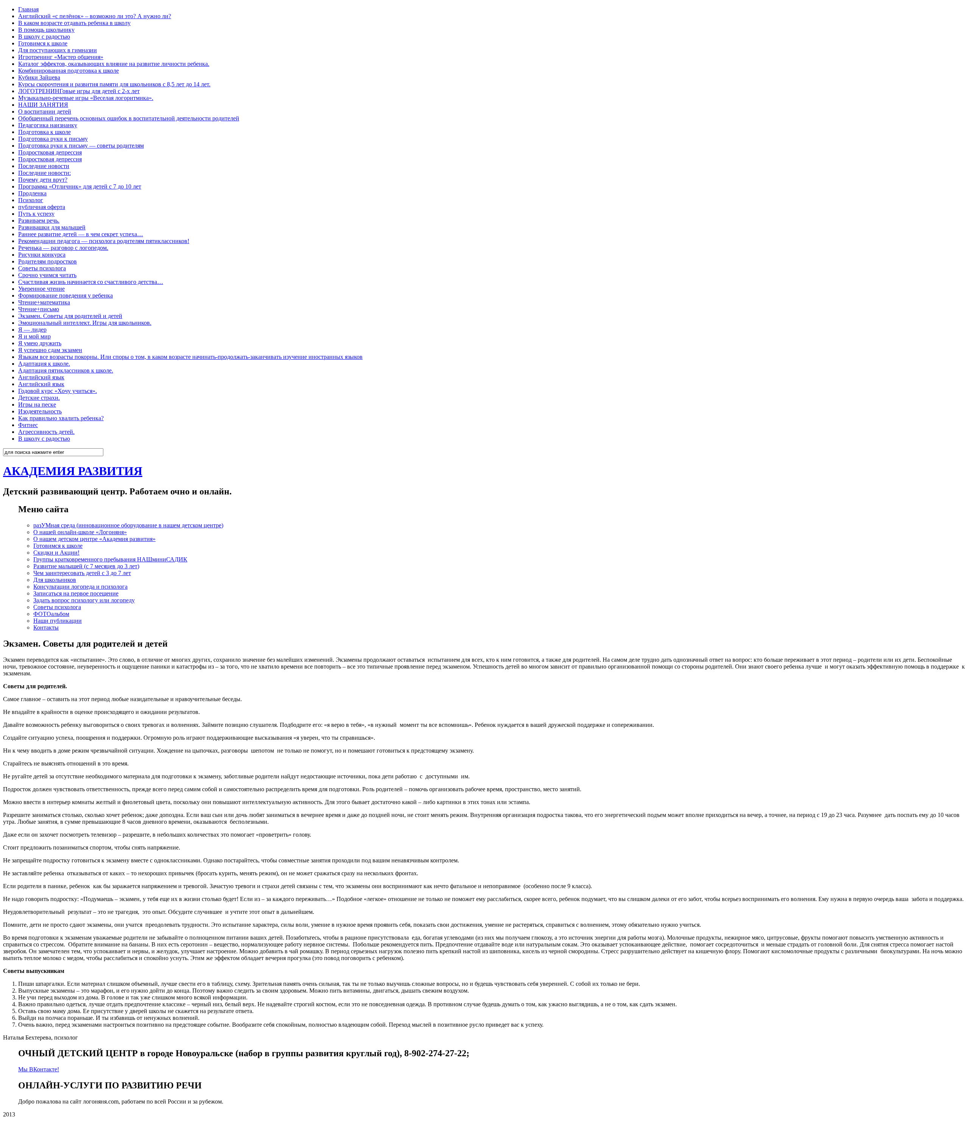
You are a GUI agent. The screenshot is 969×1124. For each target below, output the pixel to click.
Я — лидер (32, 329)
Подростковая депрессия (50, 152)
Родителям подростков (47, 261)
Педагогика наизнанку (47, 125)
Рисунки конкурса (41, 254)
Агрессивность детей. (46, 432)
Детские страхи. (39, 397)
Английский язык (41, 377)
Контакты (46, 627)
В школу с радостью (44, 36)
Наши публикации (57, 620)
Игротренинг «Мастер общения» (60, 57)
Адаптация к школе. (44, 363)
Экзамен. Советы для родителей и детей (70, 316)
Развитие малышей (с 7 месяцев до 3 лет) (86, 566)
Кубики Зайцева (39, 77)
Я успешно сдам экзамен (50, 350)
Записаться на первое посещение (75, 593)
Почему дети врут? (42, 179)
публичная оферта (41, 207)
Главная (28, 9)
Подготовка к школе (44, 132)
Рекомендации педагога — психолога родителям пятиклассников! (103, 241)
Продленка (32, 193)
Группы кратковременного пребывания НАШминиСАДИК (110, 559)
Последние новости (43, 166)
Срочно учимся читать (47, 275)
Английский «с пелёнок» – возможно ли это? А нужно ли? (94, 16)
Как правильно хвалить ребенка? (61, 418)
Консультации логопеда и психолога (80, 586)
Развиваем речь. (38, 220)
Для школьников (54, 580)
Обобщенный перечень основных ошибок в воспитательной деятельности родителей (128, 118)
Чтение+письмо (38, 309)
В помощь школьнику (46, 30)
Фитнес (28, 425)
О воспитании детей (44, 111)
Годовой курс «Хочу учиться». (57, 391)
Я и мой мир (34, 336)
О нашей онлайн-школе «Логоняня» (80, 532)
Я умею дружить (39, 343)
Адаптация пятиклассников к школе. (65, 370)
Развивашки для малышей (52, 227)
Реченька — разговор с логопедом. (63, 248)
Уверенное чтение (41, 288)
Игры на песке (37, 404)
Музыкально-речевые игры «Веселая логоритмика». (85, 98)
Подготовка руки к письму (53, 139)
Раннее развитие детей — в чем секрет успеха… (80, 234)
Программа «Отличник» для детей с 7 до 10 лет (79, 186)
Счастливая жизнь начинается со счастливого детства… (90, 282)
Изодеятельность (40, 411)
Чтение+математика (44, 302)
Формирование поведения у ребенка (65, 295)
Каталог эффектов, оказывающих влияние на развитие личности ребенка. (113, 64)
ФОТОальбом (51, 614)
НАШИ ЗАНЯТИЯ (43, 104)
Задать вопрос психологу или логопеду (84, 600)
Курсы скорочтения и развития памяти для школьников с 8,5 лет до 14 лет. (114, 84)
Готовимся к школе (42, 43)
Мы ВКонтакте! (38, 1069)
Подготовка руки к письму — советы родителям (81, 145)
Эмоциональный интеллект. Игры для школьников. (84, 323)
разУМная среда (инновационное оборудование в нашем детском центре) (128, 525)
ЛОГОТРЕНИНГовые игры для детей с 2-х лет (79, 91)
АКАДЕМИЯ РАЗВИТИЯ (72, 471)
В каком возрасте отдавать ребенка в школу (74, 23)
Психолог (30, 200)
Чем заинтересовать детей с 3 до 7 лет (82, 573)
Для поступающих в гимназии (57, 50)
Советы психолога (42, 268)
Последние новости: (44, 173)
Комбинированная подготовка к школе (68, 70)
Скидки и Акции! (56, 552)
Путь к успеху (36, 213)
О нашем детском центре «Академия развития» (94, 539)
